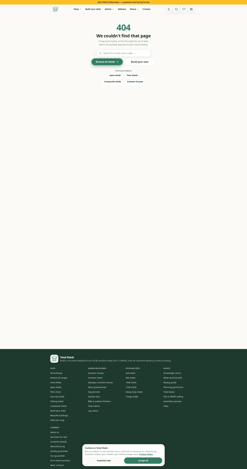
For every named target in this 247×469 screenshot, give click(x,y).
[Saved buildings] (184, 9)
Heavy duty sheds (134, 392)
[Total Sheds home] (55, 9)
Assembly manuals (173, 401)
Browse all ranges (58, 377)
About (133, 9)
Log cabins (93, 410)
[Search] (176, 9)
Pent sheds (132, 75)
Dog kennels (94, 392)
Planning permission (173, 387)
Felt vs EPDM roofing (173, 396)
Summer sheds (95, 377)
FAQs (166, 406)
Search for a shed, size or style (118, 53)
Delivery (122, 9)
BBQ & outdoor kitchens (99, 401)
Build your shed (93, 9)
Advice (108, 9)
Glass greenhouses (97, 387)
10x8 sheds (131, 382)
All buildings (56, 373)
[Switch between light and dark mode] (169, 9)
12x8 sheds (131, 387)
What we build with (173, 377)
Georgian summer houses (100, 382)
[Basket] (191, 9)
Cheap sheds (132, 396)
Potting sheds (56, 401)
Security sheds (57, 396)
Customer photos (58, 441)
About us (54, 432)
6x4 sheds (130, 373)
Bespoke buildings (59, 415)
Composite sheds (112, 81)
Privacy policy (146, 454)
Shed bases (169, 392)
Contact (146, 9)
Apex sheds (115, 75)
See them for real (58, 437)
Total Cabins (94, 406)
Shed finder (55, 382)
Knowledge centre (172, 373)
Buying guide (170, 382)
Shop (76, 9)
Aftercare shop (57, 420)
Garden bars (94, 396)
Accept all (143, 460)
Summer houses (135, 81)
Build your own (140, 61)
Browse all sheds (105, 61)
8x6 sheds (130, 377)
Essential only (104, 460)
